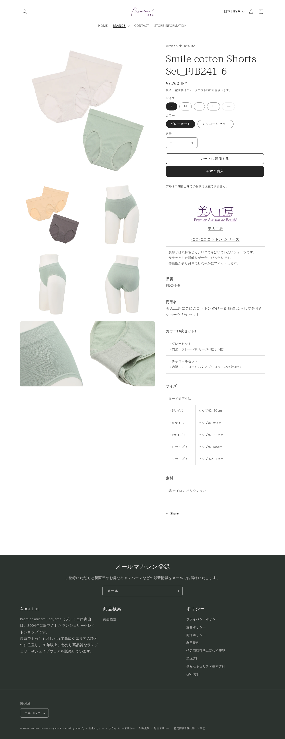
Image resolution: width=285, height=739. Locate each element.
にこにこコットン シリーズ (215, 239)
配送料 (179, 90)
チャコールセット (215, 124)
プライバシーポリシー (202, 619)
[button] (25, 11)
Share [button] (174, 513)
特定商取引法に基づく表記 (205, 651)
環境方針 (192, 659)
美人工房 (215, 229)
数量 (169, 133)
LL (213, 106)
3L (230, 107)
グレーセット (181, 124)
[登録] (177, 591)
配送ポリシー (196, 635)
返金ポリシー (196, 627)
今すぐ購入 (215, 171)
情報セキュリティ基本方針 (205, 666)
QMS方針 (193, 674)
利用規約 (192, 643)
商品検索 (109, 619)
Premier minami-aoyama (45, 728)
